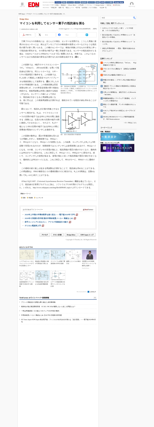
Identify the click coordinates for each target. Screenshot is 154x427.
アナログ (29, 14)
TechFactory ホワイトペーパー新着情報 (34, 298)
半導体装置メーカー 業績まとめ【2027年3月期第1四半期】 (42, 315)
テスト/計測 (57, 235)
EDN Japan (22, 14)
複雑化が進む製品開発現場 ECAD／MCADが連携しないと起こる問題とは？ (48, 306)
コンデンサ (39, 198)
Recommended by (82, 291)
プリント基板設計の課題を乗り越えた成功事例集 (38, 302)
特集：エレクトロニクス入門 (109, 143)
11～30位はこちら (131, 123)
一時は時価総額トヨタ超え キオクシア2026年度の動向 (40, 311)
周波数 (31, 198)
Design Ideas (71, 235)
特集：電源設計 (105, 131)
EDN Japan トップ (87, 235)
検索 (134, 17)
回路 (24, 198)
